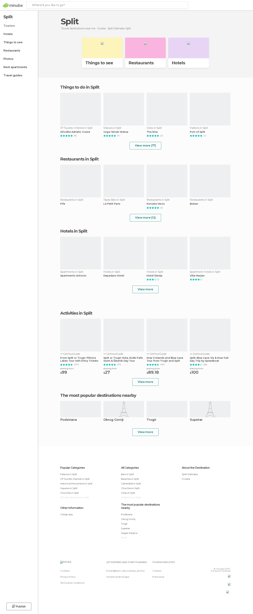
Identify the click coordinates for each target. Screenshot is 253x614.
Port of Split (197, 131)
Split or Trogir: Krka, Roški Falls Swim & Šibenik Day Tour (123, 359)
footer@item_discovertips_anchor (125, 570)
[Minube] (13, 5)
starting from (67, 368)
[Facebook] (211, 563)
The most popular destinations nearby (98, 395)
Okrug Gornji (113, 420)
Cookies (65, 570)
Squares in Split (68, 488)
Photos (8, 59)
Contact (156, 570)
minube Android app (117, 576)
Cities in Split (128, 492)
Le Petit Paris (111, 203)
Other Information (71, 508)
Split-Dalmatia (190, 474)
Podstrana (68, 420)
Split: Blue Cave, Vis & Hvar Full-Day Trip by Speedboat (209, 359)
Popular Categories (72, 467)
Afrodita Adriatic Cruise (75, 131)
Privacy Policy (68, 576)
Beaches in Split (130, 478)
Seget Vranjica (129, 533)
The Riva (152, 131)
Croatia (186, 478)
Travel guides (12, 75)
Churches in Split (69, 492)
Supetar (196, 420)
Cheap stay (66, 514)
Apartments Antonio (73, 275)
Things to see (12, 42)
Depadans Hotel (113, 275)
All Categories (130, 467)
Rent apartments (15, 67)
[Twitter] (216, 563)
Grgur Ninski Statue (115, 131)
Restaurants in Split (79, 159)
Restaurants (11, 50)
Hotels (8, 34)
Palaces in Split (68, 474)
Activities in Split (76, 313)
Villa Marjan (197, 275)
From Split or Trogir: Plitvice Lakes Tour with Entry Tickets (79, 359)
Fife (62, 203)
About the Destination (196, 467)
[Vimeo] (222, 563)
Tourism (9, 25)
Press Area (158, 576)
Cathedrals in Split (131, 483)
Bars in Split (127, 474)
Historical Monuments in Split (76, 483)
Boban (194, 203)
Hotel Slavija (154, 275)
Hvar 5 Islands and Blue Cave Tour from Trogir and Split (165, 359)
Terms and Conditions (72, 582)
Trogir (151, 420)
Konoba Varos (156, 203)
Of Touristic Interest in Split (75, 478)
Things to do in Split (79, 87)
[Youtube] (228, 563)
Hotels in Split (73, 231)
